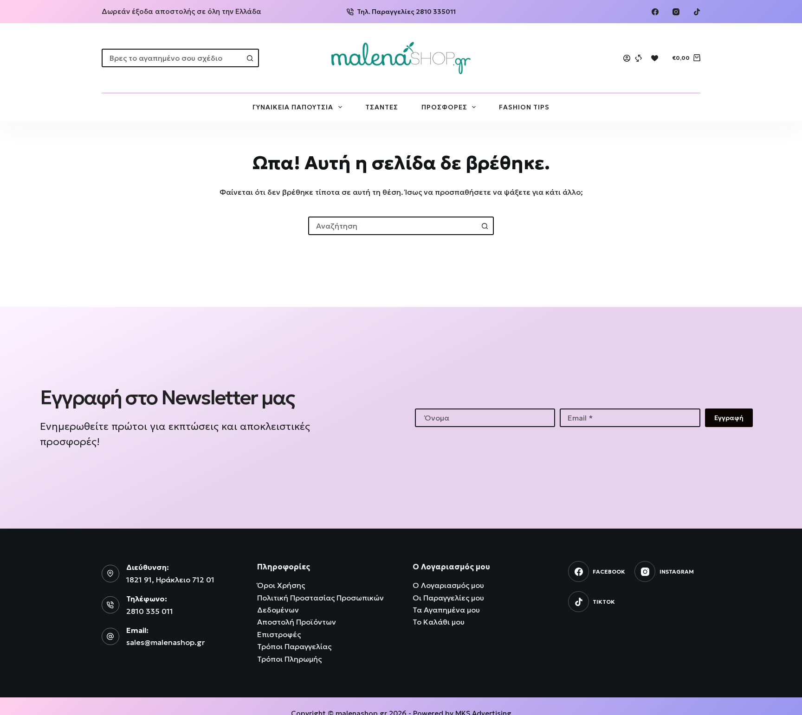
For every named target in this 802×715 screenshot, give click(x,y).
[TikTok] (696, 11)
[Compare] (638, 58)
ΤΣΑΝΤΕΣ (381, 107)
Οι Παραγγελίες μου (448, 597)
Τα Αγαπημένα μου (446, 609)
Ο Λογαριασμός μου (448, 585)
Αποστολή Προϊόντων (296, 621)
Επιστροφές (279, 634)
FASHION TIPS (524, 107)
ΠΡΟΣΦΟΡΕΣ (444, 107)
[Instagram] (676, 11)
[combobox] (172, 58)
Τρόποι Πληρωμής (289, 659)
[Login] (626, 58)
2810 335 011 (149, 611)
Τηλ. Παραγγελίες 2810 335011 (406, 11)
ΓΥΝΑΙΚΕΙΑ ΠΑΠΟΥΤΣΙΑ (292, 107)
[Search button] (249, 58)
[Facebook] (655, 11)
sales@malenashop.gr (165, 642)
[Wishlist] (654, 58)
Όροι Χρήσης (281, 585)
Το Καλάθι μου (439, 621)
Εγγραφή (729, 418)
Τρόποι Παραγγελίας (294, 646)
